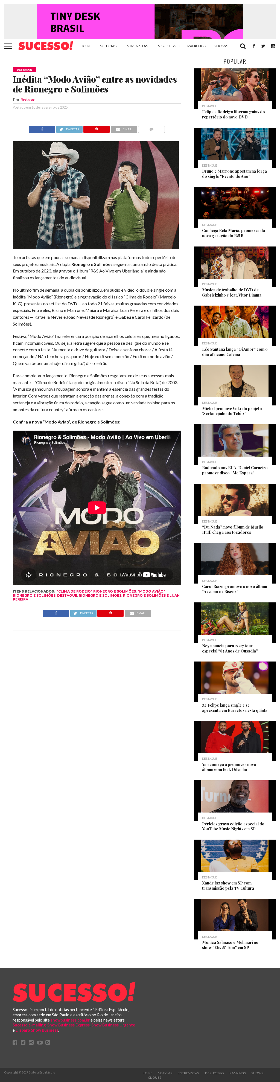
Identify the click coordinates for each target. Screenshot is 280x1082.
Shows (221, 46)
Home (86, 46)
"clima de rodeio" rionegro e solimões (96, 591)
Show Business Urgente (113, 1025)
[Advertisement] (97, 718)
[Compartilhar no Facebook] (42, 127)
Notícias (108, 46)
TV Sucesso (168, 46)
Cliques (154, 1078)
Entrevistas (136, 46)
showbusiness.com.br (70, 1020)
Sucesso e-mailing (29, 1025)
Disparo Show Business (37, 1030)
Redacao (28, 99)
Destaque (67, 595)
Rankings (196, 46)
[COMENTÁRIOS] (151, 127)
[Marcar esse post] (96, 127)
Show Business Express (68, 1025)
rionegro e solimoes (100, 595)
